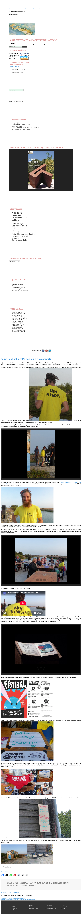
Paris (13, 230)
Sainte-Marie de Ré (19, 240)
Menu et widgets (13, 14)
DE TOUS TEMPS (17, 317)
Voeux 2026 (15, 123)
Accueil (13, 906)
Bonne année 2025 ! (17, 126)
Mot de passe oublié (51, 908)
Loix (14, 228)
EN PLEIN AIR (16, 323)
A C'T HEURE (15, 312)
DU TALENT (15, 320)
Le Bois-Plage (17, 224)
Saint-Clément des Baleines (24, 234)
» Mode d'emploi (14, 66)
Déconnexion (26, 71)
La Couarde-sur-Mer (20, 218)
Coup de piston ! (16, 286)
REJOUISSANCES (17, 330)
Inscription (15, 69)
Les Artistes (32, 906)
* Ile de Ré (17, 212)
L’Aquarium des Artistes (18, 287)
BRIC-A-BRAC (16, 315)
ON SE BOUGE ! (16, 329)
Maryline (14, 283)
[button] (37, 473)
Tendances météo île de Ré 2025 (21, 124)
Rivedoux (15, 232)
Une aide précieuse (17, 284)
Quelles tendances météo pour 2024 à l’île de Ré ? (26, 127)
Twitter (13, 909)
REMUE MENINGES (17, 332)
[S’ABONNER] (24, 47)
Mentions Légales (17, 289)
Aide (64, 908)
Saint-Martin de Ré (20, 236)
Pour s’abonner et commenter (20, 290)
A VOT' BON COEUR (17, 313)
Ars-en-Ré (16, 215)
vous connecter (12, 895)
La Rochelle (15, 222)
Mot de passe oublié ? (18, 72)
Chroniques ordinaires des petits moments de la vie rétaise (25, 9)
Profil (24, 69)
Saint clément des (15, 238)
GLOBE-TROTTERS (17, 324)
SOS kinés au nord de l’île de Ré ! (21, 129)
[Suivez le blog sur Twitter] (24, 57)
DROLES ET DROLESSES (19, 318)
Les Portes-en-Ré (19, 226)
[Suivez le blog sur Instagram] (24, 55)
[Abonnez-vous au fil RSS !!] (24, 59)
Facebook (14, 908)
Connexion (15, 71)
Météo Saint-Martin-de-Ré (16, 101)
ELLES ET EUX (16, 321)
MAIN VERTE (15, 326)
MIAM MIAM (15, 327)
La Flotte (15, 220)
